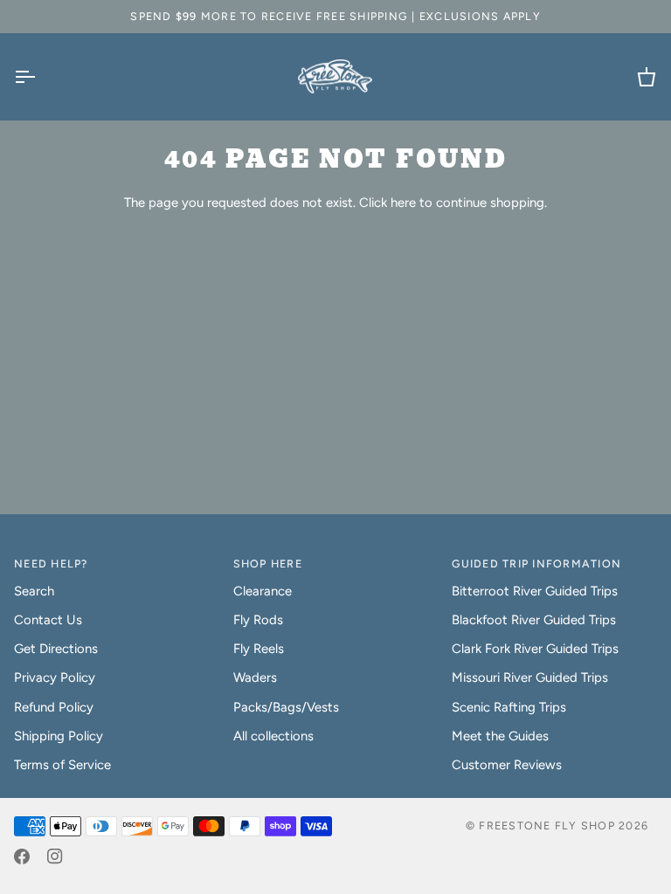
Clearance (262, 591)
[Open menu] (40, 76)
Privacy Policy (54, 677)
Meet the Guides (500, 736)
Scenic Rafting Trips (509, 707)
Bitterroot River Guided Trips (535, 591)
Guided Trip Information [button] (536, 563)
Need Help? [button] (51, 563)
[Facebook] (22, 856)
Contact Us (48, 620)
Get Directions (56, 649)
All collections (273, 736)
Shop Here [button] (267, 563)
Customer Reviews (507, 765)
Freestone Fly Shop (547, 825)
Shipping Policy (58, 736)
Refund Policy (53, 707)
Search (34, 591)
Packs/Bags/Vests (286, 707)
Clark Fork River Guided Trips (535, 649)
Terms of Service (62, 765)
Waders (255, 677)
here (403, 202)
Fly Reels (258, 649)
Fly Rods (258, 620)
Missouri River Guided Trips (530, 677)
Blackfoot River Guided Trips (534, 620)
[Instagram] (55, 856)
